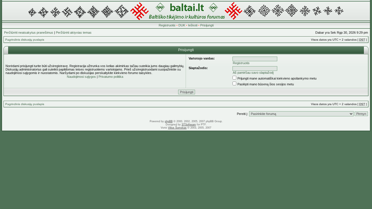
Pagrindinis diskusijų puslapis (24, 39)
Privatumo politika (111, 76)
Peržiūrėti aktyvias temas (74, 32)
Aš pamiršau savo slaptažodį (253, 72)
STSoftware (189, 124)
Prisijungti (207, 25)
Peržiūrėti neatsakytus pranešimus (28, 32)
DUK (181, 25)
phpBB (169, 121)
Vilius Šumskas (177, 127)
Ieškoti (192, 25)
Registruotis (167, 25)
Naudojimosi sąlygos (81, 76)
